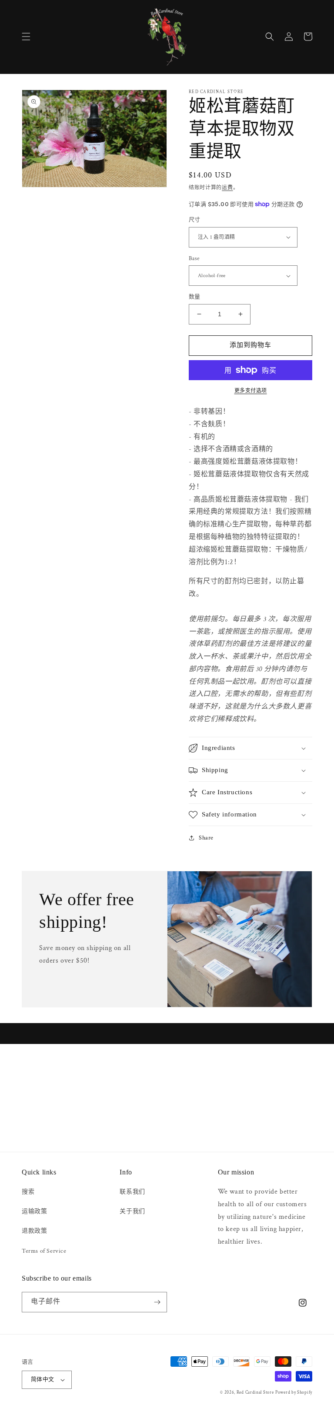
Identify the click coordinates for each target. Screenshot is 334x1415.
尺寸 (194, 220)
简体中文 (42, 1379)
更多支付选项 (250, 391)
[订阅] (157, 1302)
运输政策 (34, 1211)
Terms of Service (44, 1251)
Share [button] (206, 838)
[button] (26, 36)
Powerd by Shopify (293, 1392)
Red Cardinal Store (255, 1392)
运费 (227, 187)
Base (194, 258)
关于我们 (132, 1211)
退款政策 (34, 1231)
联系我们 (132, 1192)
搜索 (28, 1192)
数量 (194, 297)
